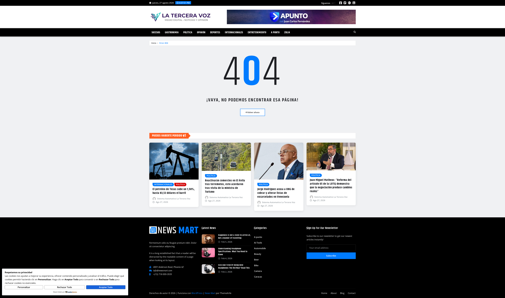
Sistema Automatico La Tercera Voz (173, 198)
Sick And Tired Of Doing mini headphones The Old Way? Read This (234, 266)
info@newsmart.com (162, 270)
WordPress (197, 293)
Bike (256, 265)
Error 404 (163, 43)
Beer (256, 259)
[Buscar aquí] (355, 31)
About (334, 293)
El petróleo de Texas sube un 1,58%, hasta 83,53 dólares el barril (174, 191)
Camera (258, 271)
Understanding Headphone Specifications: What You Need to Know (232, 251)
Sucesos (156, 32)
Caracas (258, 276)
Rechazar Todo (64, 287)
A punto (275, 32)
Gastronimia (172, 32)
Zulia (287, 32)
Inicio (153, 43)
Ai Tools (258, 242)
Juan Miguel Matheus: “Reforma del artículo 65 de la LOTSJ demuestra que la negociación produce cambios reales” (331, 186)
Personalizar (24, 287)
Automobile (260, 248)
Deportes (215, 32)
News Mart (210, 293)
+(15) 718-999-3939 (162, 274)
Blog (342, 293)
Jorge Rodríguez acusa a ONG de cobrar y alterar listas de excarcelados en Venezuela (276, 193)
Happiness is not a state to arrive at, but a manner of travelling (234, 237)
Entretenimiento (257, 32)
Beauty (257, 254)
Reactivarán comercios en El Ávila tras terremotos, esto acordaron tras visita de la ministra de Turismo (225, 186)
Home (324, 293)
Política (187, 32)
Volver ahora (253, 112)
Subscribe (331, 255)
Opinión (201, 32)
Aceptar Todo (106, 287)
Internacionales (234, 32)
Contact (352, 293)
